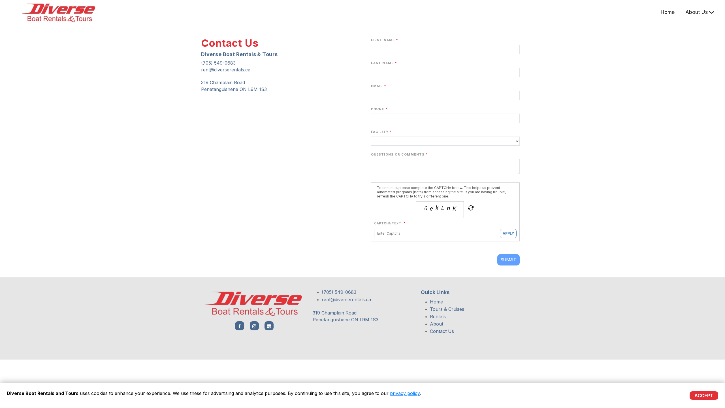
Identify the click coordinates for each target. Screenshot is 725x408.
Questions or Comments (398, 154)
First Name (383, 40)
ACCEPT (703, 395)
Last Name (382, 63)
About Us (696, 12)
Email (377, 86)
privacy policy (405, 393)
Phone (377, 109)
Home (667, 12)
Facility (380, 132)
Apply (508, 233)
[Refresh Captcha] (470, 209)
